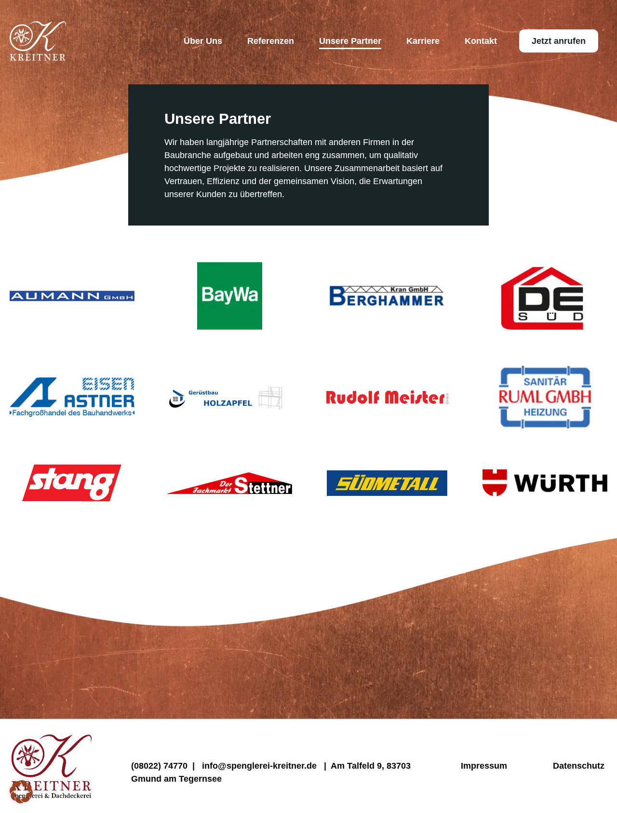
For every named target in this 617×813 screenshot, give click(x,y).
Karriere (423, 41)
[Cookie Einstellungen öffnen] (21, 800)
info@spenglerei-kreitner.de (260, 766)
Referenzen (270, 41)
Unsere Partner (350, 41)
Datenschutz (578, 766)
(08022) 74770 (159, 766)
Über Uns (203, 41)
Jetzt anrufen (559, 41)
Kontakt (481, 41)
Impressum (481, 766)
